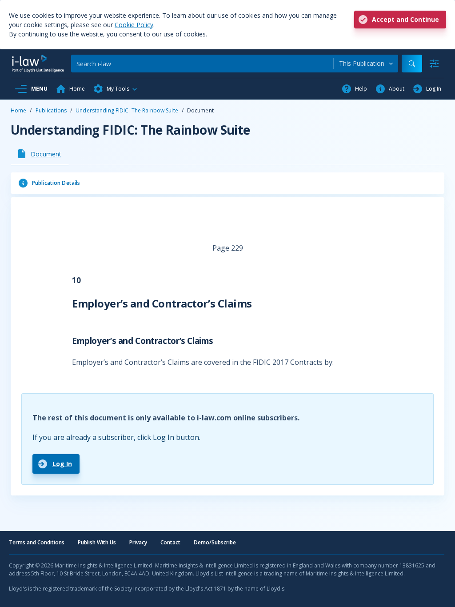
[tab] (40, 153)
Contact (170, 542)
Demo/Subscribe (215, 542)
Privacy (138, 542)
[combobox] (366, 63)
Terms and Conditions (36, 542)
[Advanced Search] (434, 63)
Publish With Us (97, 542)
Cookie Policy (134, 24)
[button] (115, 89)
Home (18, 110)
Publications (51, 110)
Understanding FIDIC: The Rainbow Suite (127, 110)
